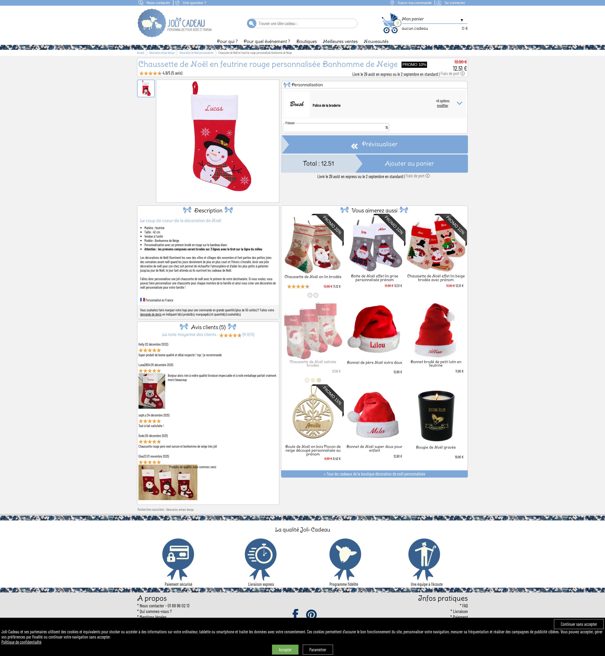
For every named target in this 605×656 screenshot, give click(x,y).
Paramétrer (317, 649)
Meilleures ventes (340, 41)
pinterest (312, 615)
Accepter (285, 649)
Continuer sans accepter (579, 624)
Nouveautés (376, 41)
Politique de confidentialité (21, 642)
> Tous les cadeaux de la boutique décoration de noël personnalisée (374, 473)
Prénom (290, 123)
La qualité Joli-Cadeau (302, 529)
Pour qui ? (227, 41)
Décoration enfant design (180, 509)
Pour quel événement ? (267, 41)
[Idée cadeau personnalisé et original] (171, 35)
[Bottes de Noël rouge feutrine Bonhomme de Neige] (218, 196)
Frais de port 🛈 (453, 73)
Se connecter (455, 3)
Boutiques (306, 41)
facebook (296, 615)
